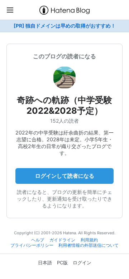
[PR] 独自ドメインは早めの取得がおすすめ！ (65, 26)
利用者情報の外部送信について (88, 245)
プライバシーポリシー (31, 245)
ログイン (82, 262)
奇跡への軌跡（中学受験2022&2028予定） (64, 105)
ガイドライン (62, 240)
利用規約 (89, 240)
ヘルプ (37, 240)
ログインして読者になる (64, 175)
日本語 (45, 262)
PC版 (62, 262)
